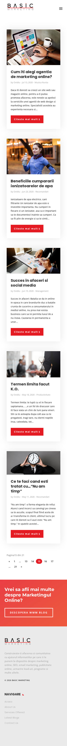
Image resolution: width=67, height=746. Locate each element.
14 (32, 561)
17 (52, 561)
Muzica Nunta (41, 82)
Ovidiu (17, 82)
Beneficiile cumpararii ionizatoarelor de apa (32, 183)
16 (45, 561)
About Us (10, 707)
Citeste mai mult (26, 119)
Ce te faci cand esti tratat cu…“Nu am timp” (29, 486)
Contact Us (11, 723)
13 (26, 561)
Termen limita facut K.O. (30, 387)
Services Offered (15, 712)
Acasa (8, 701)
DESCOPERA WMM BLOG (29, 612)
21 (15, 566)
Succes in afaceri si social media (29, 283)
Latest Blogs (12, 717)
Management (41, 290)
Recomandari (41, 191)
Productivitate (43, 394)
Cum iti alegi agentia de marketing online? (31, 74)
